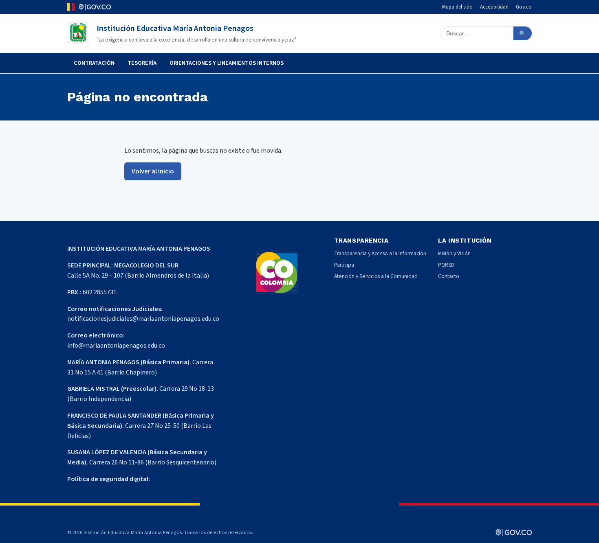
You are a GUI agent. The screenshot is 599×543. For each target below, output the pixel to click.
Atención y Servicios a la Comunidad (376, 276)
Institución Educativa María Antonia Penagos (175, 28)
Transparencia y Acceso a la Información (380, 253)
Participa (344, 265)
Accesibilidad (494, 7)
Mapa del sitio (457, 7)
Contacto (448, 276)
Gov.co (524, 7)
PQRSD (446, 265)
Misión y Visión (454, 253)
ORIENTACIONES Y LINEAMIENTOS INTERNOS (227, 63)
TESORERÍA (142, 63)
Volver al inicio (153, 171)
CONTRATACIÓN (94, 63)
